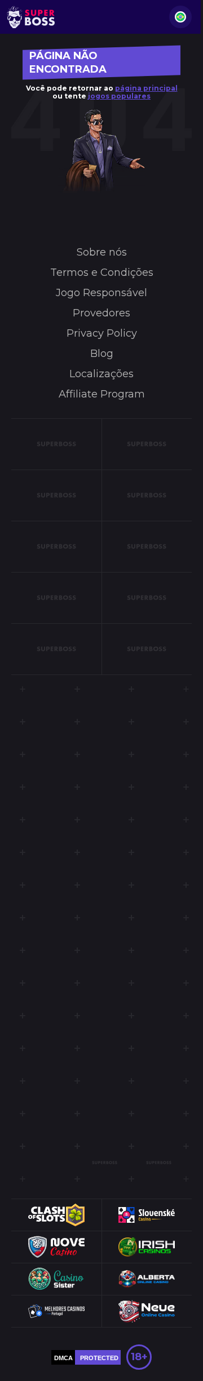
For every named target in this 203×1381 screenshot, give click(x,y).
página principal (146, 88)
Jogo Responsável (101, 293)
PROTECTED (99, 1358)
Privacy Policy (102, 333)
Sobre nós (102, 252)
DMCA (63, 1358)
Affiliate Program (102, 394)
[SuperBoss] (31, 17)
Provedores (101, 313)
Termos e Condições (101, 272)
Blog (101, 353)
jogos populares (119, 96)
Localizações (101, 374)
